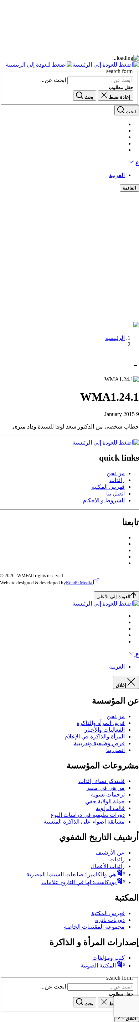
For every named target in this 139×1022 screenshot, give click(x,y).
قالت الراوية (110, 808)
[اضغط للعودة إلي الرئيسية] (72, 65)
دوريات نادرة (110, 920)
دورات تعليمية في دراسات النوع (88, 815)
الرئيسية (115, 338)
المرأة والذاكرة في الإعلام (95, 736)
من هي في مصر (106, 788)
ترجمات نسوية (108, 795)
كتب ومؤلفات (108, 958)
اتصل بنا (115, 494)
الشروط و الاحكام (104, 500)
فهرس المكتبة (108, 487)
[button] (133, 163)
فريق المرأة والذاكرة (101, 723)
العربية (117, 175)
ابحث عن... (53, 80)
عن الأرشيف (110, 853)
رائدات (117, 480)
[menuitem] (62, 473)
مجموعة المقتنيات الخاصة (94, 927)
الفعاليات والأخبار (104, 730)
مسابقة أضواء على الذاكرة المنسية (84, 822)
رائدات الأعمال (108, 866)
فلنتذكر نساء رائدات (101, 781)
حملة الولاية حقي (105, 801)
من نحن (116, 473)
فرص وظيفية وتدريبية (99, 743)
